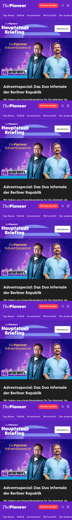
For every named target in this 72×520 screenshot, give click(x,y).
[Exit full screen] (59, 516)
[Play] (36, 260)
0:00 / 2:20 (25, 516)
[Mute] (13, 516)
